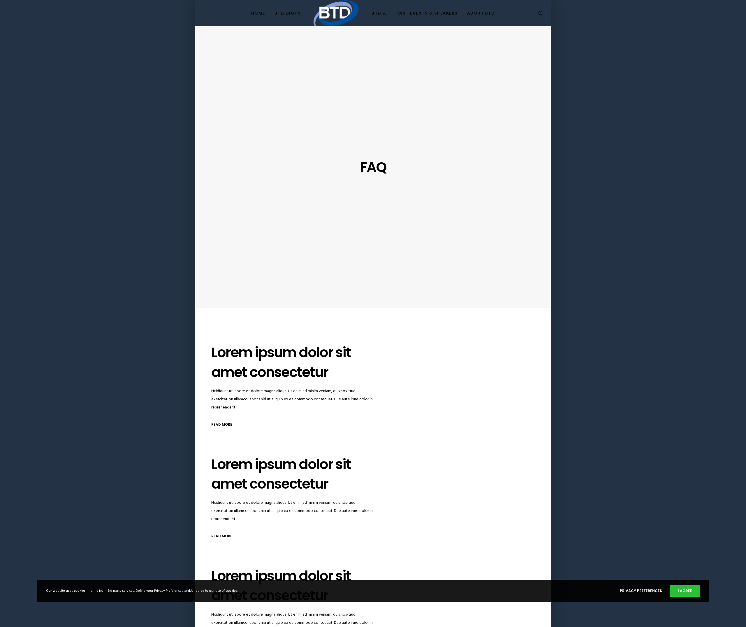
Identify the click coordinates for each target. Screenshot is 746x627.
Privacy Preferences (641, 590)
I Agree (685, 590)
